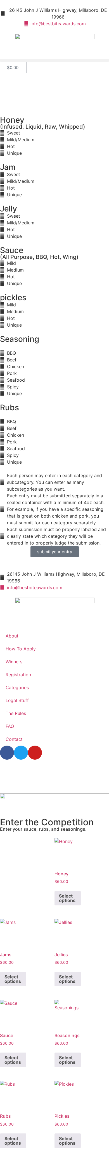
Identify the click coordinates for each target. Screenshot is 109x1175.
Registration (18, 674)
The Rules (16, 713)
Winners (14, 661)
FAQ (10, 726)
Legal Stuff (17, 700)
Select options (67, 898)
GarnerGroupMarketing (79, 776)
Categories (17, 687)
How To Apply (21, 649)
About (12, 636)
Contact (14, 739)
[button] (54, 60)
